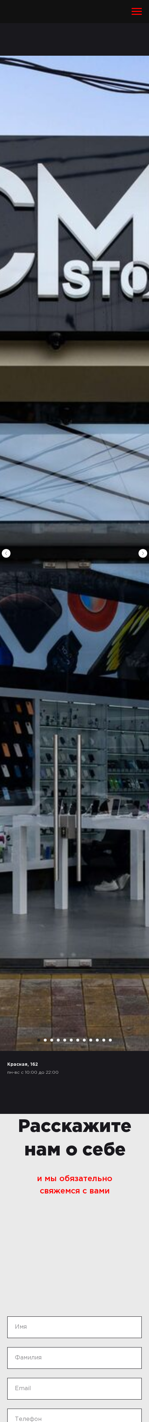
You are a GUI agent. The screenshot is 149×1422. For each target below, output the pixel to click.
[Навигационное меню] (137, 11)
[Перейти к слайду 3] (51, 1040)
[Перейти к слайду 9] (90, 1040)
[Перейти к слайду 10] (97, 1040)
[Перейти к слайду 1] (38, 1040)
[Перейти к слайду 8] (84, 1040)
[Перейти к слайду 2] (45, 1040)
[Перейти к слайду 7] (77, 1040)
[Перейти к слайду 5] (64, 1040)
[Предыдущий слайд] (6, 553)
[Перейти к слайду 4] (58, 1040)
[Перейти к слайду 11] (103, 1040)
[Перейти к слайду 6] (71, 1040)
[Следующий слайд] (143, 553)
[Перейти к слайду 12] (110, 1040)
